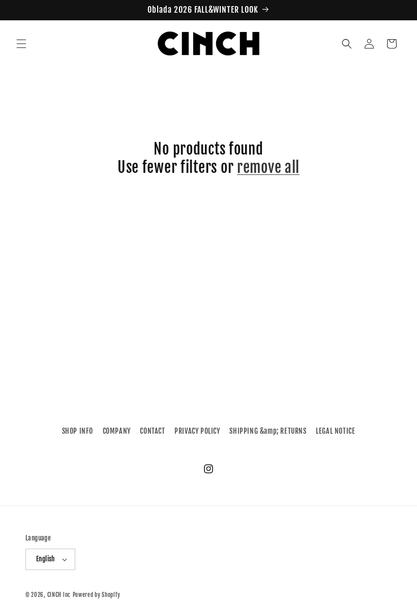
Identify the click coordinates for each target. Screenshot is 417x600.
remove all (268, 167)
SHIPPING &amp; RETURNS (267, 431)
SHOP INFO (77, 431)
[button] (21, 44)
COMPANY (117, 431)
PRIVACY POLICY (197, 431)
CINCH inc (59, 594)
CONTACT (152, 431)
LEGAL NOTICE (335, 431)
